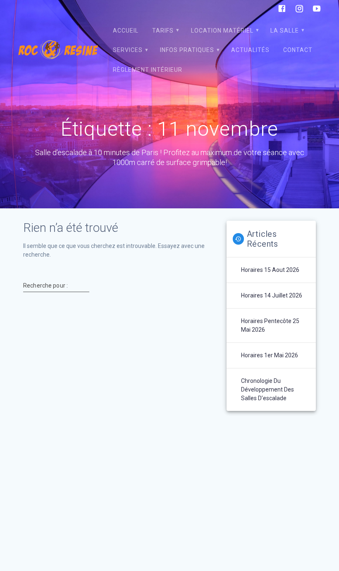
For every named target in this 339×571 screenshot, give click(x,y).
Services (128, 50)
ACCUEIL (125, 30)
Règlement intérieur (147, 69)
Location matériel (222, 30)
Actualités (250, 50)
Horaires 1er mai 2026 (269, 355)
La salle (284, 30)
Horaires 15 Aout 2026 (270, 270)
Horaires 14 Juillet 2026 (271, 295)
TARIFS (163, 30)
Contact (298, 50)
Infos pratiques (187, 50)
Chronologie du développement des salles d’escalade (267, 389)
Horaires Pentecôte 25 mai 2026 (270, 325)
